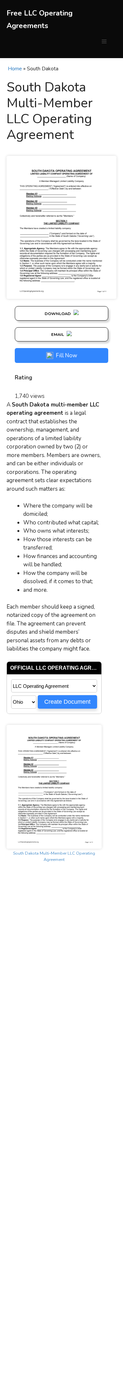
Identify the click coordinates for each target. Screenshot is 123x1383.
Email (58, 334)
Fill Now (66, 355)
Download (58, 313)
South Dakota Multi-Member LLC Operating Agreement (54, 856)
